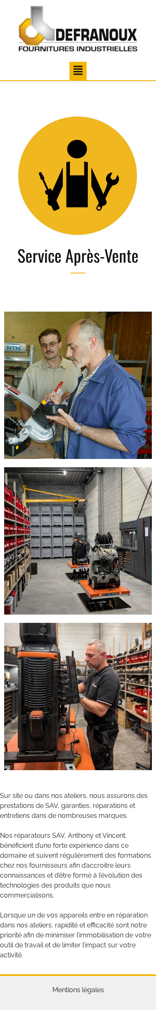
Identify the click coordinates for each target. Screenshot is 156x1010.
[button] (77, 71)
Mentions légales (78, 990)
